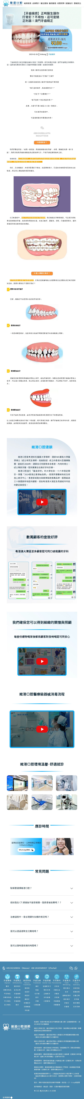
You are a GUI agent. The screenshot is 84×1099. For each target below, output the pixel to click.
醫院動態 (52, 3)
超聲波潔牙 (67, 995)
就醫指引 (69, 3)
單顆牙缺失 (7, 990)
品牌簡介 (36, 3)
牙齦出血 (57, 990)
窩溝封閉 (76, 992)
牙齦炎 (56, 994)
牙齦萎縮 (57, 1005)
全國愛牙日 (47, 986)
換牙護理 (76, 1003)
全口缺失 (7, 1005)
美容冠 (27, 988)
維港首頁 (27, 3)
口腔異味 (47, 1001)
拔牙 (37, 997)
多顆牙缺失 (7, 997)
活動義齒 (27, 1007)
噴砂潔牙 (66, 999)
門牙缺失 (7, 994)
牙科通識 (47, 997)
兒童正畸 (76, 995)
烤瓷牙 (27, 995)
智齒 (37, 990)
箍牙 (17, 1005)
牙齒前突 (17, 997)
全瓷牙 (27, 992)
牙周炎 (56, 986)
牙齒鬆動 (57, 1001)
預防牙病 (47, 990)
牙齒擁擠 (51, 54)
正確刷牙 (47, 994)
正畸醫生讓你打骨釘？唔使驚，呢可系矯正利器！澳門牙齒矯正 (45, 62)
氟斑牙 (27, 999)
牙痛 (37, 1001)
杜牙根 (37, 994)
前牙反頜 (17, 990)
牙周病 (56, 997)
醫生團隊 (44, 3)
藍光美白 (66, 988)
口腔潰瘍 (37, 1005)
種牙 (7, 986)
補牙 (37, 986)
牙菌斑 (66, 1007)
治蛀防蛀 (76, 988)
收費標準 (61, 3)
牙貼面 (27, 1010)
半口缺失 (7, 1001)
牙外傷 (76, 999)
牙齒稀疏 (17, 1001)
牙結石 (66, 1003)
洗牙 (66, 992)
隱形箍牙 (17, 986)
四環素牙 (27, 1003)
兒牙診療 (76, 1007)
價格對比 (77, 3)
